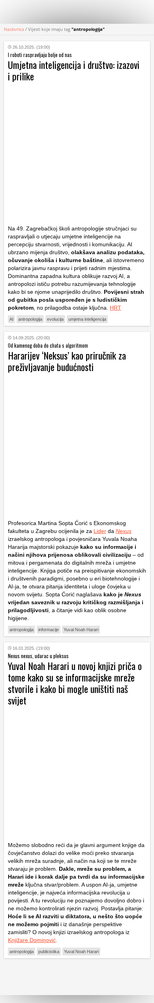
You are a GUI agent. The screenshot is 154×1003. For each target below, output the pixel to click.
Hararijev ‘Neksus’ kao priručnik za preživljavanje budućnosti (67, 361)
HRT (115, 308)
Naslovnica (14, 29)
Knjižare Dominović (32, 940)
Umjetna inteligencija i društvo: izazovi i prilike (73, 70)
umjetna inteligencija (87, 319)
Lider (100, 531)
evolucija (55, 319)
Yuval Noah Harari (81, 629)
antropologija (30, 319)
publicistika (48, 951)
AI (11, 319)
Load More (77, 976)
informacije (48, 629)
